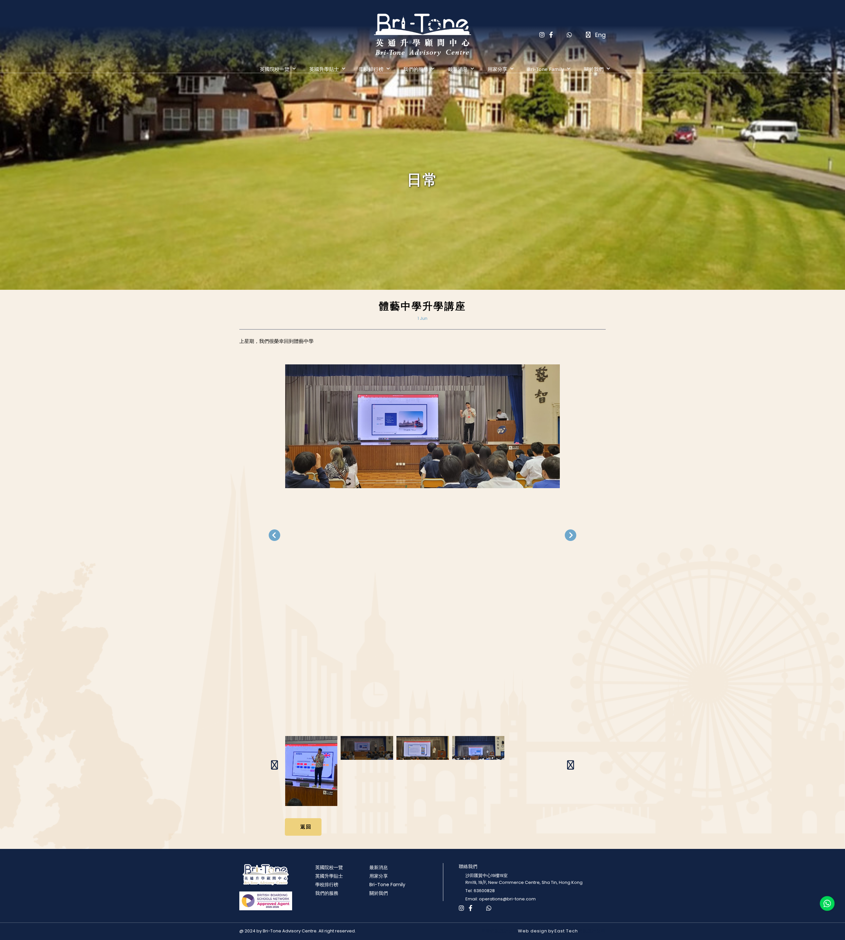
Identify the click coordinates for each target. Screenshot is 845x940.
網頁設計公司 (592, 931)
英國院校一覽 (274, 69)
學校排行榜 (371, 69)
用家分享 (497, 69)
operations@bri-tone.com (507, 899)
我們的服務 (415, 69)
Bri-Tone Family (545, 69)
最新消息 (458, 69)
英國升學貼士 (324, 69)
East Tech (566, 931)
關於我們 (594, 69)
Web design (532, 931)
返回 (306, 826)
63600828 (484, 891)
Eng (600, 35)
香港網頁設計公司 (499, 931)
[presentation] (274, 535)
